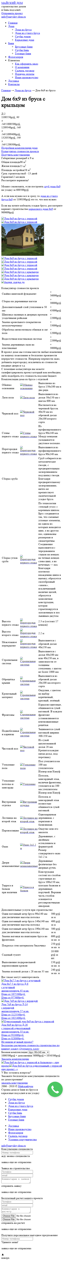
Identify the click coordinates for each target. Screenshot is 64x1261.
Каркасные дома (24, 39)
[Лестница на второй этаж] (29, 821)
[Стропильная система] (29, 664)
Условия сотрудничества (22, 1139)
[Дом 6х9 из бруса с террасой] (19, 218)
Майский (25, 1086)
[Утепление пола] (29, 768)
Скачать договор (24, 70)
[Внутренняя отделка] (29, 805)
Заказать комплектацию (15, 1059)
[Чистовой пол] (29, 750)
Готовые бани (23, 53)
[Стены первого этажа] (29, 436)
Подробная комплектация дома (19, 147)
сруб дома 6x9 (52, 186)
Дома (11, 26)
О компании (22, 67)
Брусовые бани (24, 46)
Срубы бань (22, 50)
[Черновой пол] (29, 415)
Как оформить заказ (26, 63)
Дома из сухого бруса (27, 33)
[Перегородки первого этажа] (29, 453)
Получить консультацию (15, 154)
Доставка (13, 80)
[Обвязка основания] (29, 388)
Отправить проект (12, 13)
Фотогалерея (15, 57)
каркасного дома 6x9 (41, 209)
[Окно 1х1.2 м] (29, 848)
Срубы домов (23, 36)
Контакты (14, 84)
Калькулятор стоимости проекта (20, 151)
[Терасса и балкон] (29, 890)
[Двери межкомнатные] (29, 866)
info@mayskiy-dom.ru (13, 16)
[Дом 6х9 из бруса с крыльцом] (20, 271)
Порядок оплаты (24, 74)
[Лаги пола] (27, 397)
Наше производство (26, 77)
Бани (11, 43)
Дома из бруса (23, 29)
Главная (12, 22)
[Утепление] (27, 784)
